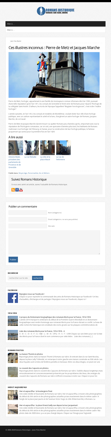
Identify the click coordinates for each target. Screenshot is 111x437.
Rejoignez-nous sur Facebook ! (31, 294)
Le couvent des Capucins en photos (33, 368)
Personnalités (33, 173)
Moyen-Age (23, 173)
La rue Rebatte (30, 157)
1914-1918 (12, 313)
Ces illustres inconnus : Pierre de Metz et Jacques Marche (54, 47)
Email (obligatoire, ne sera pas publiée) (63, 219)
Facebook (12, 290)
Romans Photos (16, 350)
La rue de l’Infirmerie (60, 158)
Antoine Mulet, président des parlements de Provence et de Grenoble (15, 162)
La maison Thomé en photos (31, 354)
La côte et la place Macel (45, 158)
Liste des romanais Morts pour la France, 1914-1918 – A (42, 331)
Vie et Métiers (44, 173)
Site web (51, 226)
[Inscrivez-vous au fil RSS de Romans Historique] (13, 190)
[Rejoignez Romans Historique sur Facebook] (17, 190)
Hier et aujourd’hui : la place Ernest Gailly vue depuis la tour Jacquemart (48, 405)
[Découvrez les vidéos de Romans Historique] (21, 190)
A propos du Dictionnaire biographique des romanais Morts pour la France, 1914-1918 (55, 317)
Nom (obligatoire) (54, 213)
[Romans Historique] (55, 14)
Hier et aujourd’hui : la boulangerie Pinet (35, 391)
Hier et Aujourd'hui (17, 387)
